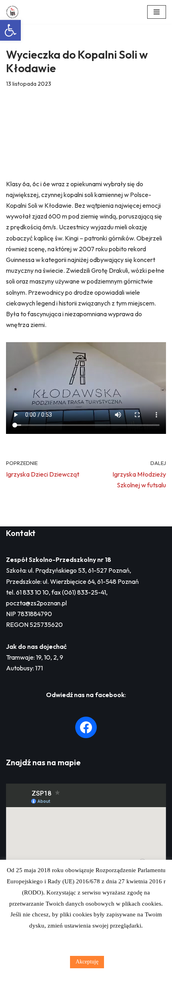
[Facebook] (86, 727)
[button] (10, 30)
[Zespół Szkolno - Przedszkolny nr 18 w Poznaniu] (14, 12)
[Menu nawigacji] (156, 12)
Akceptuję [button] (87, 962)
